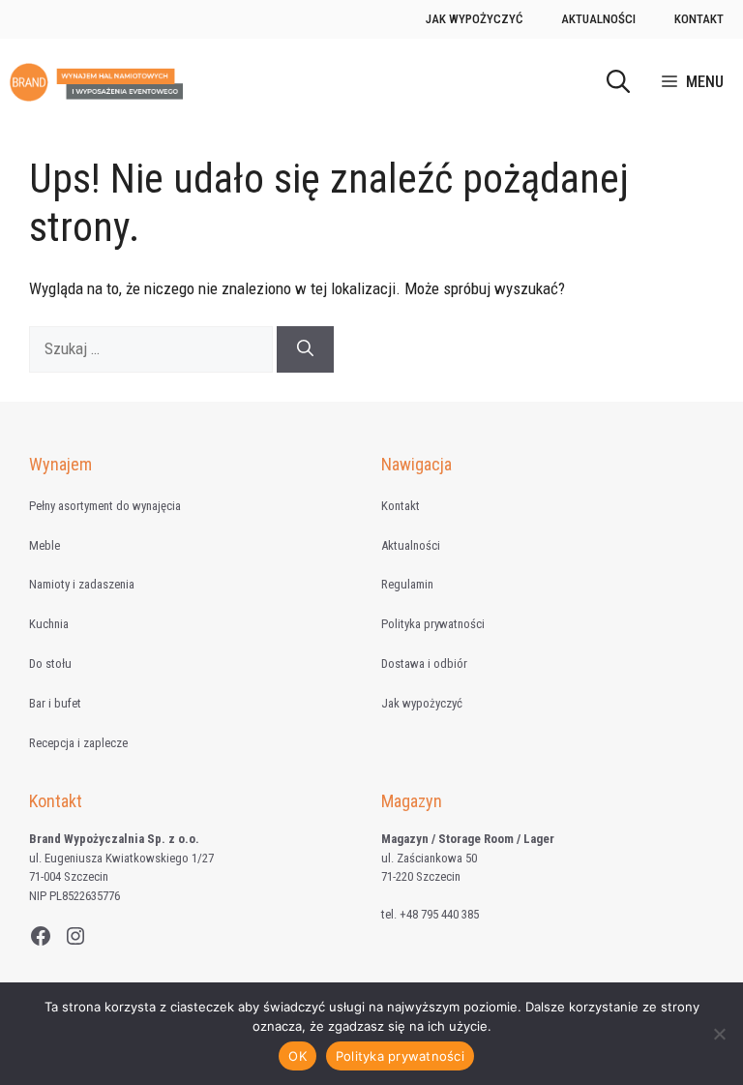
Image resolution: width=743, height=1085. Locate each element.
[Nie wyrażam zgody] (718, 1033)
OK (297, 1056)
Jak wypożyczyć (474, 19)
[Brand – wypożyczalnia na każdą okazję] (96, 82)
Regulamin (407, 584)
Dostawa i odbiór (424, 663)
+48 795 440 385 (439, 914)
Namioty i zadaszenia (81, 584)
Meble (44, 545)
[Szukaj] (305, 349)
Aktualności (598, 19)
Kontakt (699, 19)
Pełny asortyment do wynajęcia (105, 505)
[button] (618, 82)
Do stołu (50, 663)
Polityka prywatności (433, 624)
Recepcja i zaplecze (78, 743)
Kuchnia (49, 624)
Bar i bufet (55, 703)
